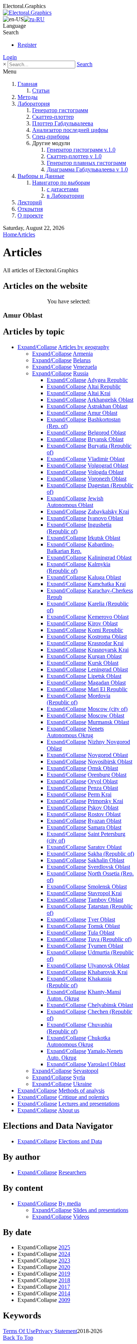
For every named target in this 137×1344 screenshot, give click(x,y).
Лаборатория (34, 104)
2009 (64, 1300)
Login (10, 57)
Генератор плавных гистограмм (86, 163)
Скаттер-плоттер (53, 117)
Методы (28, 97)
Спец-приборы (50, 136)
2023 (64, 1260)
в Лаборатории (65, 196)
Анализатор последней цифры (70, 130)
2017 (64, 1287)
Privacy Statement (56, 1331)
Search (84, 64)
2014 (64, 1293)
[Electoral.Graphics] (27, 13)
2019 (64, 1274)
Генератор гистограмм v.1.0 (81, 150)
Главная (27, 84)
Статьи (41, 90)
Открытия (30, 209)
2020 (64, 1267)
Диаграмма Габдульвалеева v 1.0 (87, 169)
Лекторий (30, 202)
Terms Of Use (19, 1331)
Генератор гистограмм (60, 110)
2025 (64, 1247)
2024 (64, 1254)
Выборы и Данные (41, 176)
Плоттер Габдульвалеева (62, 123)
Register (27, 45)
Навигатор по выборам (61, 182)
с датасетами (63, 189)
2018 (64, 1280)
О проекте (30, 215)
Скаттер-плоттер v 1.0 (74, 156)
